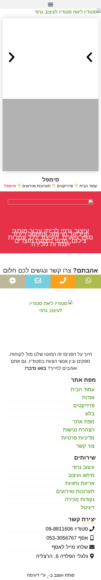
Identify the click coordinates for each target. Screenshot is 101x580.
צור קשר (85, 446)
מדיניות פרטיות (78, 438)
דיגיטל (88, 507)
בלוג (90, 413)
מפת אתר (84, 421)
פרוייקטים (65, 186)
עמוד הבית (88, 186)
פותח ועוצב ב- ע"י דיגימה (50, 575)
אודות (88, 397)
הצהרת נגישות (79, 430)
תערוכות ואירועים (36, 186)
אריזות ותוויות (80, 483)
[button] (50, 4)
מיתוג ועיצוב (81, 475)
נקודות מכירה (80, 499)
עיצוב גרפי (83, 467)
